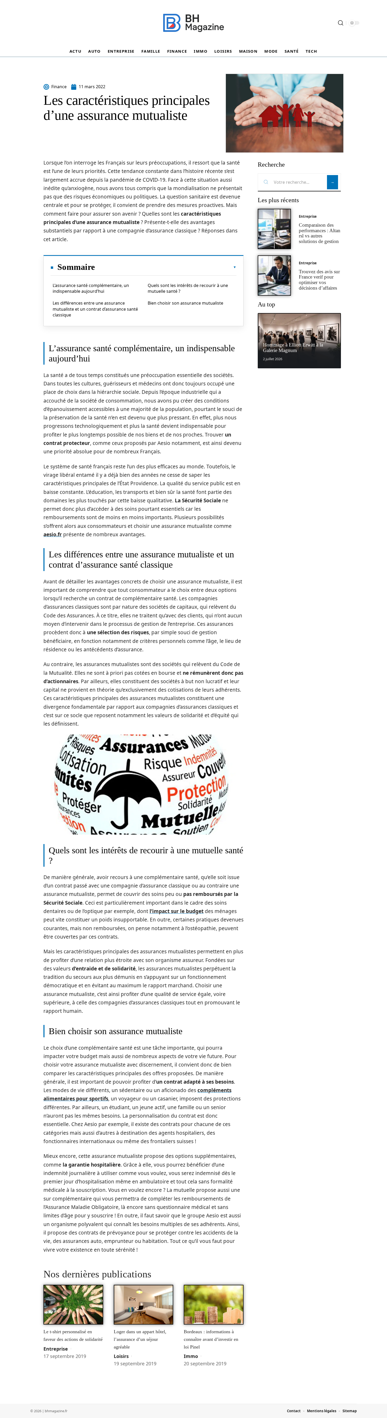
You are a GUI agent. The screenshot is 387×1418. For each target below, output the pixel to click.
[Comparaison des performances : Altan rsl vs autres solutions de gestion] (274, 229)
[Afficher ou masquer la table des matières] (165, 267)
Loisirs (121, 1356)
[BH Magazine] (193, 23)
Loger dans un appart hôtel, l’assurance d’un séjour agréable (140, 1339)
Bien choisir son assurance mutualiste (185, 303)
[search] (340, 22)
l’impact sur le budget (177, 911)
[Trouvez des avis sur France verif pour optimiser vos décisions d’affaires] (274, 275)
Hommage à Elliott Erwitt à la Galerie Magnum (293, 347)
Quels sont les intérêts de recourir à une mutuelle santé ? (188, 288)
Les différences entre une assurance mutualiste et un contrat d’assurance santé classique (95, 309)
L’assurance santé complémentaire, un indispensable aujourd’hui (91, 288)
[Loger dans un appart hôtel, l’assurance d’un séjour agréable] (143, 1305)
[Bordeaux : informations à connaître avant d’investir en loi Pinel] (213, 1305)
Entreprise (55, 1348)
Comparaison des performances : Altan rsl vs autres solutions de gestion (319, 233)
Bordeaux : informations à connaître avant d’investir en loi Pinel (211, 1339)
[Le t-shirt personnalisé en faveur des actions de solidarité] (73, 1305)
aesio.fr (52, 534)
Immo (191, 1356)
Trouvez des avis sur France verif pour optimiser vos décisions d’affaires (319, 280)
